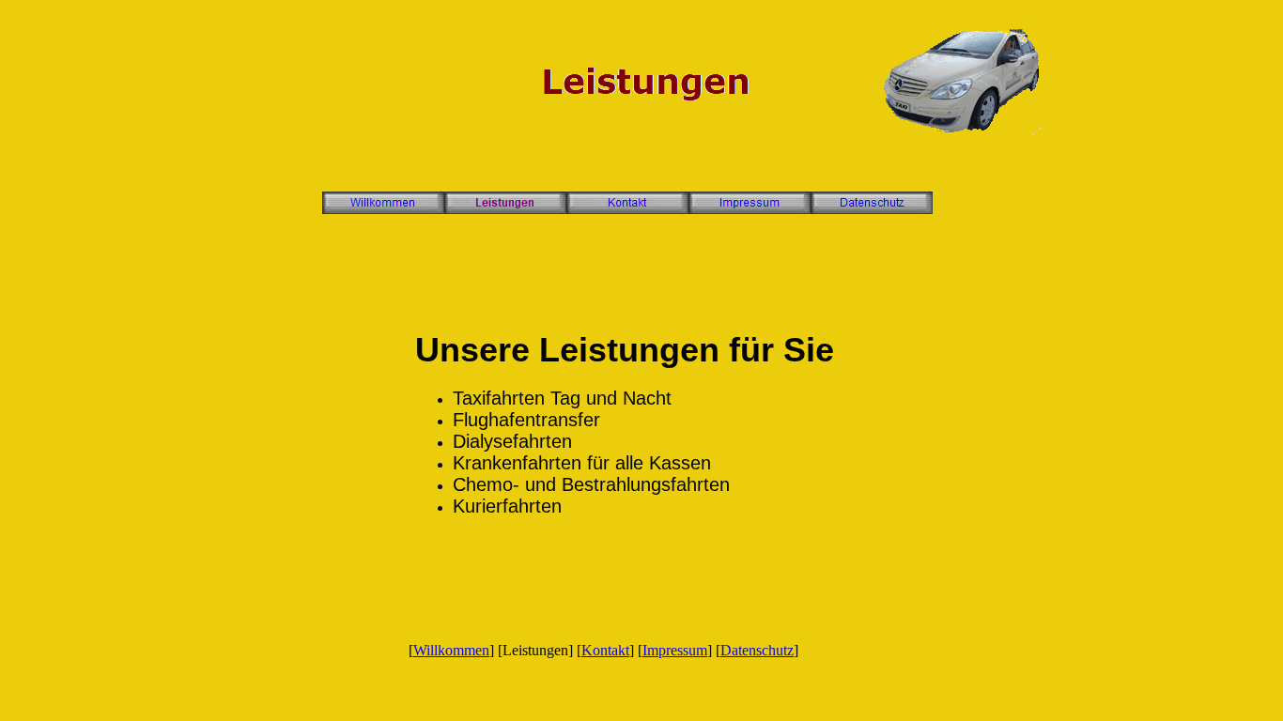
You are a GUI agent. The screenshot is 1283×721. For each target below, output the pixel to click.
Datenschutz (757, 650)
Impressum (674, 650)
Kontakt (605, 650)
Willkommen (451, 650)
